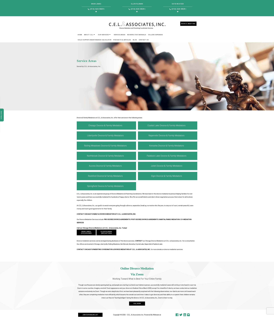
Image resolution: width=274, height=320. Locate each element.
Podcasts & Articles (122, 40)
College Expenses (155, 34)
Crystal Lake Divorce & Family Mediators (166, 125)
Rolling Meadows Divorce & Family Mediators (105, 145)
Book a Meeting (188, 23)
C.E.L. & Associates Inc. (135, 315)
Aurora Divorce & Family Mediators (105, 166)
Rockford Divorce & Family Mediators (105, 176)
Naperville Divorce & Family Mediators (166, 135)
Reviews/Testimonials (136, 34)
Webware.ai (157, 315)
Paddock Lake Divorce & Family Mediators (166, 156)
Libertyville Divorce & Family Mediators (105, 135)
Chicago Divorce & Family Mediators (105, 125)
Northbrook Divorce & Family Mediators (105, 156)
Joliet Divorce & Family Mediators (166, 166)
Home (80, 34)
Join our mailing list (90, 315)
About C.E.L (88, 34)
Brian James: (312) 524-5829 (86, 232)
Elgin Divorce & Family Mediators (166, 176)
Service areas (119, 34)
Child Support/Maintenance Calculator (94, 40)
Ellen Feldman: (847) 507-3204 (106, 232)
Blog (135, 40)
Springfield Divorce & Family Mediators (105, 186)
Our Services (103, 34)
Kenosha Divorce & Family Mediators (166, 145)
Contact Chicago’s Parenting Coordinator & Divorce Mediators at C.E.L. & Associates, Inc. (113, 249)
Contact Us (144, 40)
